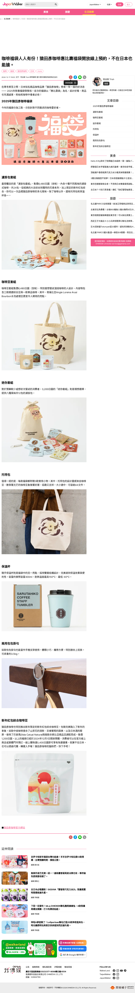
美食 (46, 12)
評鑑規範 (58, 967)
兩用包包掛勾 (99, 140)
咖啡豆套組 (98, 117)
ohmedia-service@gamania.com (117, 244)
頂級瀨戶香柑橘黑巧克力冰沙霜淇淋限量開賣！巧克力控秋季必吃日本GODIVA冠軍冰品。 (113, 172)
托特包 (96, 129)
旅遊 (67, 12)
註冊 (119, 4)
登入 (128, 4)
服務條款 (36, 967)
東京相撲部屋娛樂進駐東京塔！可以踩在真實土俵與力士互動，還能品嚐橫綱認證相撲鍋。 (113, 215)
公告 (27, 967)
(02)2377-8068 (48, 971)
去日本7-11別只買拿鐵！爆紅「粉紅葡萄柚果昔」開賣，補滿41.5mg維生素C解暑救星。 (113, 189)
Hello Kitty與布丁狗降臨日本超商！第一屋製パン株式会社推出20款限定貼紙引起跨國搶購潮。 (113, 161)
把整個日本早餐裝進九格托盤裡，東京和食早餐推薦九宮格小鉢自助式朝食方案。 (113, 167)
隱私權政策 (47, 967)
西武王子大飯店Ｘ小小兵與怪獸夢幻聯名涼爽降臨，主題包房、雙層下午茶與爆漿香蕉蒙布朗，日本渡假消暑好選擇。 (113, 221)
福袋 (12, 71)
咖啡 (5, 71)
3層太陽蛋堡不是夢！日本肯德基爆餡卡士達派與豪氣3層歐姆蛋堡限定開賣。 (113, 178)
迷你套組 (97, 123)
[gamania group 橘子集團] (122, 987)
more (40, 71)
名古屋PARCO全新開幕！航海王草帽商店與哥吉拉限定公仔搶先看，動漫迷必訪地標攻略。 (113, 203)
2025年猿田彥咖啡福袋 (103, 106)
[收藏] (71, 77)
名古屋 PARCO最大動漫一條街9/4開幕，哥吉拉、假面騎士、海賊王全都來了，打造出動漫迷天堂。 (113, 232)
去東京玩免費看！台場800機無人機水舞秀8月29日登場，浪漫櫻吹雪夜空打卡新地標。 (113, 209)
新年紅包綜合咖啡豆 (102, 146)
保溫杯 (96, 135)
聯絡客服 (68, 967)
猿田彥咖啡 (22, 71)
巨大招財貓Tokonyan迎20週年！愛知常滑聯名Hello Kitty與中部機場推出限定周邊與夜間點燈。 (113, 226)
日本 (32, 71)
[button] (95, 4)
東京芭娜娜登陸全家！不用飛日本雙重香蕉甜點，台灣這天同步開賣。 (113, 184)
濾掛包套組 (98, 112)
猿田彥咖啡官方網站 (14, 827)
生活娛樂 (89, 12)
